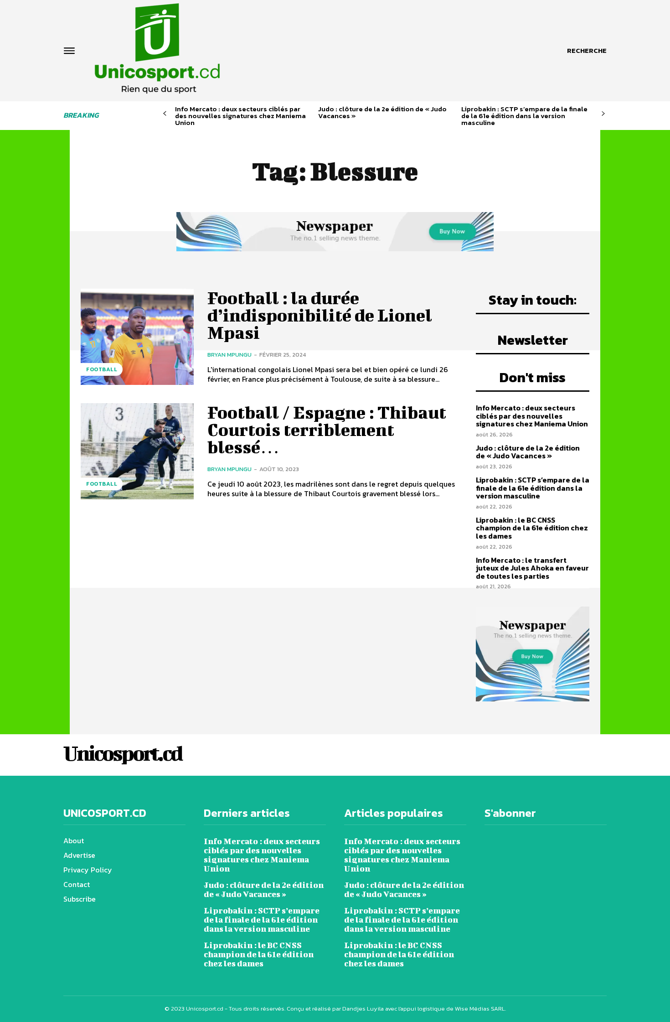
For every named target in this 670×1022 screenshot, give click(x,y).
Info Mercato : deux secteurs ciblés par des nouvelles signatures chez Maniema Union (240, 116)
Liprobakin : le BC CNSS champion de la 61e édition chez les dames (532, 527)
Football (101, 369)
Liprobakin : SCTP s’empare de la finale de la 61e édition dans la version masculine (524, 116)
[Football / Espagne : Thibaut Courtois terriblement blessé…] (137, 451)
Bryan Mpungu (229, 354)
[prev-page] (164, 113)
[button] (587, 50)
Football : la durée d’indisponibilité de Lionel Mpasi (319, 315)
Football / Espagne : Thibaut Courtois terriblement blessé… (326, 429)
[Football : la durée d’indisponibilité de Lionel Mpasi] (137, 337)
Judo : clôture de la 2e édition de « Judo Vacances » (382, 112)
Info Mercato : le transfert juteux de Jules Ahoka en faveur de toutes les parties (532, 568)
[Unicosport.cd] (157, 48)
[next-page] (603, 113)
